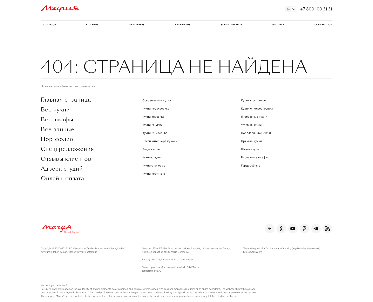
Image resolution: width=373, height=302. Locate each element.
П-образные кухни (254, 116)
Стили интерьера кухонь (159, 141)
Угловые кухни (251, 124)
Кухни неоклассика (155, 108)
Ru (288, 9)
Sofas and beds (231, 24)
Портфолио (57, 139)
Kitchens (92, 24)
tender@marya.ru (151, 270)
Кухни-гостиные (153, 173)
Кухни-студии (151, 157)
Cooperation (323, 24)
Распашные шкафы (254, 157)
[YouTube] (293, 228)
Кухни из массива (154, 133)
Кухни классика (153, 116)
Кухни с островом (253, 100)
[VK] (270, 228)
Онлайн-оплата (62, 178)
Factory (278, 24)
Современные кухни (156, 100)
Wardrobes (136, 24)
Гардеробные (250, 165)
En (293, 9)
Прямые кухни (251, 141)
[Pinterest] (304, 228)
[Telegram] (316, 228)
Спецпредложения (67, 149)
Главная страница (66, 99)
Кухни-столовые (153, 165)
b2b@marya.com (252, 251)
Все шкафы (57, 119)
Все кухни (55, 109)
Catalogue (48, 24)
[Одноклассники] (281, 228)
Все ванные (57, 129)
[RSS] (327, 228)
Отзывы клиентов (66, 158)
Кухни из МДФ (152, 124)
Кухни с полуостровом (257, 108)
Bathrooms (182, 24)
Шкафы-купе (250, 149)
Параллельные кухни (256, 133)
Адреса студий (62, 168)
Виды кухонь (151, 149)
